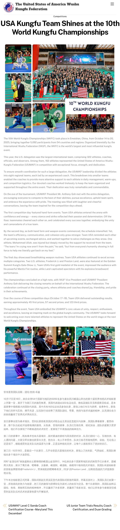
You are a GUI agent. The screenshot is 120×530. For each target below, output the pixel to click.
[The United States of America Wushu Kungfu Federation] (9, 10)
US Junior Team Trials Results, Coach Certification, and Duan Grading (89, 507)
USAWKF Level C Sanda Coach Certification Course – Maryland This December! (30, 509)
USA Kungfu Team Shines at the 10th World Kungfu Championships (59, 27)
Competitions (60, 16)
